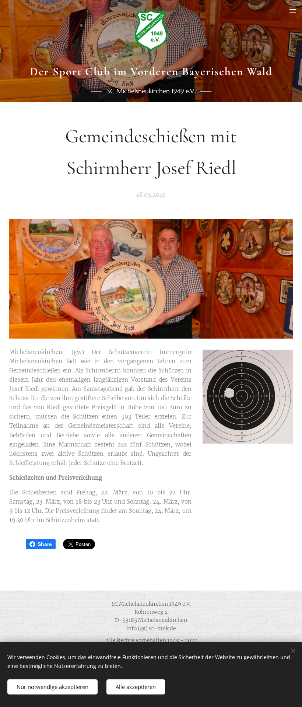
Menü (292, 9)
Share (45, 544)
